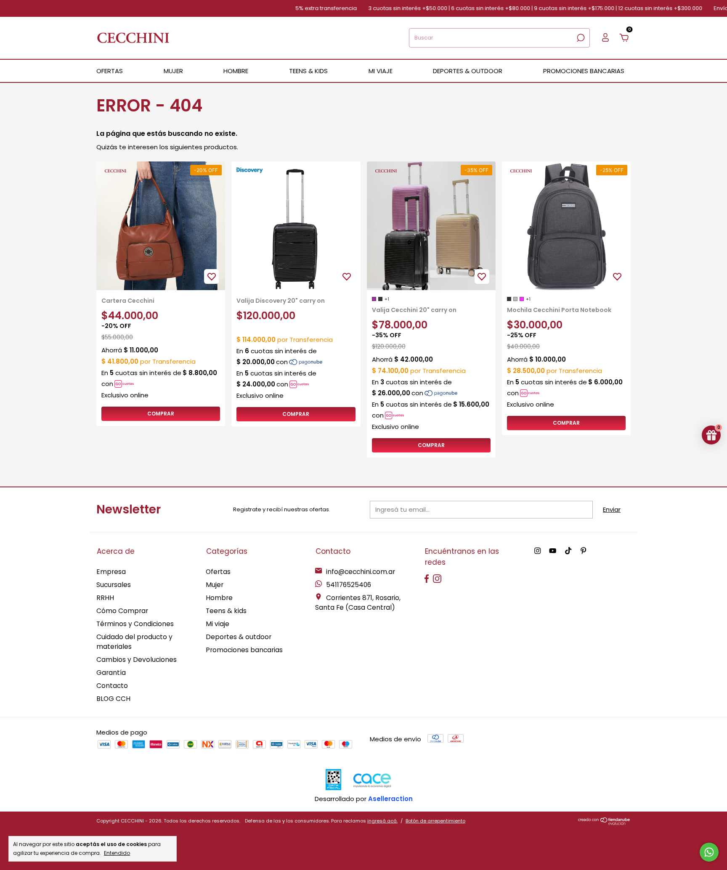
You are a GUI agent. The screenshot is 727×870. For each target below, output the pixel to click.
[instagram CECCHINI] (537, 551)
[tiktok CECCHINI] (568, 551)
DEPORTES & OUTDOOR (467, 70)
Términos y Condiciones (135, 623)
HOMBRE (235, 70)
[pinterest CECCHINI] (583, 551)
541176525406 (347, 584)
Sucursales (113, 584)
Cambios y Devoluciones (136, 659)
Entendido (117, 852)
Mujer (214, 584)
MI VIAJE (381, 70)
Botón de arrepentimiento (435, 820)
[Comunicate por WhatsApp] (709, 852)
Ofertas (218, 571)
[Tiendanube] (604, 822)
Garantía (111, 672)
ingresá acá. (382, 820)
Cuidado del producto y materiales (134, 641)
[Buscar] (580, 37)
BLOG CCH (113, 698)
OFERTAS (109, 70)
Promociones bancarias (583, 70)
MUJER (173, 70)
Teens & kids (226, 610)
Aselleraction (390, 798)
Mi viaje (217, 623)
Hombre (219, 597)
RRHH (105, 597)
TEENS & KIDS (308, 70)
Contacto (112, 685)
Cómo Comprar (122, 610)
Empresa (111, 571)
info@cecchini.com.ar (360, 571)
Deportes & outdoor (238, 636)
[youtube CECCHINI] (552, 551)
